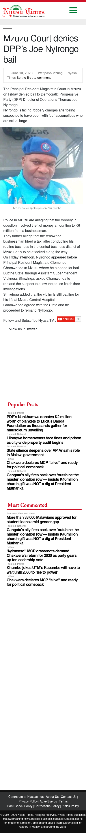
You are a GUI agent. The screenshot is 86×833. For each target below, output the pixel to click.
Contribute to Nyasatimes (26, 796)
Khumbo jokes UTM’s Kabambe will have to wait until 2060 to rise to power (43, 570)
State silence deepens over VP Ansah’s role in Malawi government (43, 452)
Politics (20, 412)
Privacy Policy (28, 801)
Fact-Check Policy (19, 806)
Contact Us (69, 796)
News (32, 513)
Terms (63, 801)
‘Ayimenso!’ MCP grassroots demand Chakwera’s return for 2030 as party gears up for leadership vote (42, 555)
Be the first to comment (34, 77)
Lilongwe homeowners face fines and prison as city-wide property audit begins (44, 440)
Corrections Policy (47, 806)
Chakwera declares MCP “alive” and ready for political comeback (42, 465)
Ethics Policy (70, 806)
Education (12, 513)
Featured (11, 412)
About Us (53, 796)
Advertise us (48, 801)
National (21, 434)
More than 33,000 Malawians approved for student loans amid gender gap (42, 519)
